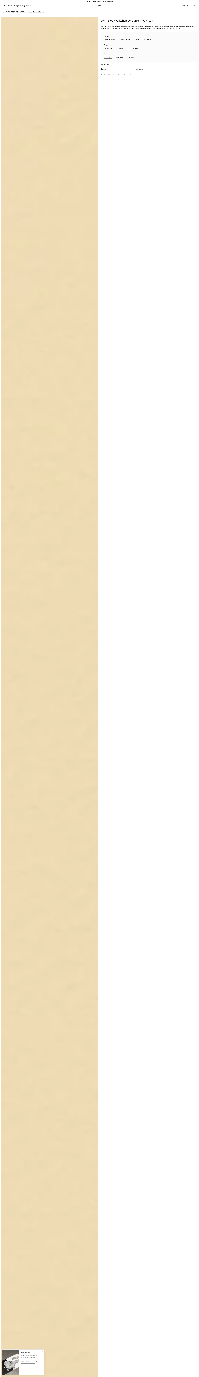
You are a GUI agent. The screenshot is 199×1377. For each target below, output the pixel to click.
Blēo (99, 6)
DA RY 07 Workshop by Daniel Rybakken (30, 12)
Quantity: (104, 69)
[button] (183, 5)
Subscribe (39, 1362)
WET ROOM (11, 12)
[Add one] (114, 69)
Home (3, 12)
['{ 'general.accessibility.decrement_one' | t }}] (108, 69)
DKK (188, 5)
